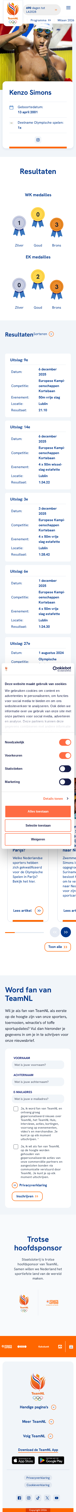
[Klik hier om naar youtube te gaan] (56, 1498)
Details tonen (53, 798)
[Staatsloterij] (7, 1346)
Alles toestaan (38, 811)
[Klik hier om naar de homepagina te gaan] (13, 13)
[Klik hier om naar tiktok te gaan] (38, 1498)
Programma (38, 20)
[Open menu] (68, 8)
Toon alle (55, 946)
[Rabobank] (43, 1346)
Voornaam (22, 1058)
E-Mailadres (23, 1092)
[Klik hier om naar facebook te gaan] (19, 1498)
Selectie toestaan (38, 825)
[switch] (65, 755)
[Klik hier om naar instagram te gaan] (28, 1498)
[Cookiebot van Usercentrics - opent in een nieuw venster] (53, 669)
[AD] (60, 1346)
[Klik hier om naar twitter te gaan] (47, 1498)
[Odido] (22, 1346)
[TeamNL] (24, 1303)
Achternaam (23, 1075)
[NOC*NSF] (71, 1346)
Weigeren (38, 839)
